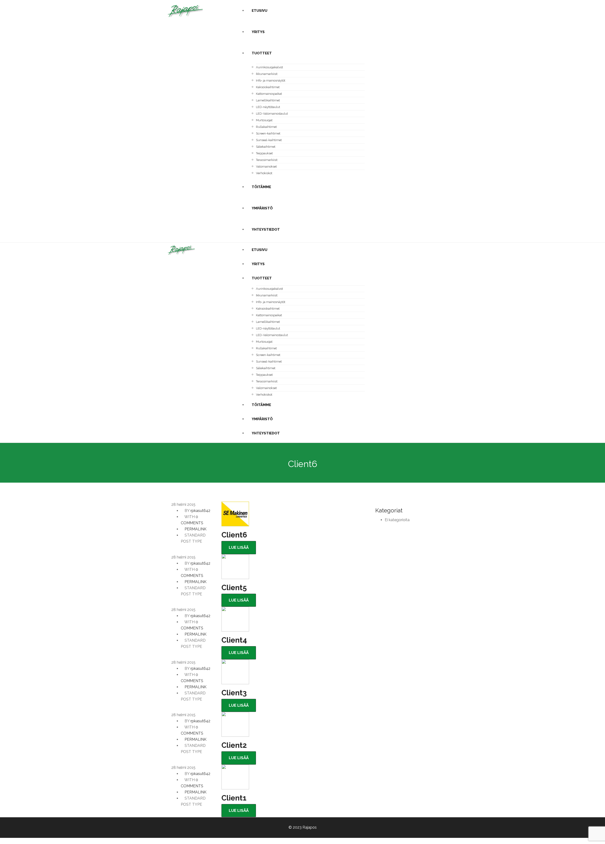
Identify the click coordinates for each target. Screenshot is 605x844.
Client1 (233, 798)
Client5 (234, 587)
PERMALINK (195, 529)
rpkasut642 (200, 510)
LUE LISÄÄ (239, 547)
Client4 (234, 640)
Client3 (234, 692)
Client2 (234, 745)
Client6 (234, 535)
